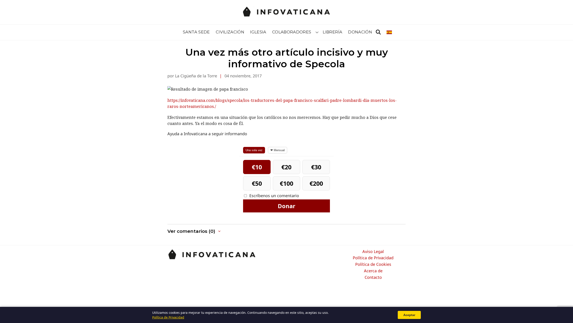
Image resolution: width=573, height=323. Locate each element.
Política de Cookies (373, 264)
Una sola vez (254, 150)
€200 (316, 183)
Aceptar (409, 315)
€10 (257, 167)
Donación (360, 32)
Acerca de (373, 271)
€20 (286, 167)
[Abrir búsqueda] (378, 32)
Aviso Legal (373, 251)
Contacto (373, 277)
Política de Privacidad (373, 258)
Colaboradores (291, 32)
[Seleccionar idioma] (390, 32)
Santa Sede (196, 32)
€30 (316, 167)
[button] (194, 231)
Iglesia (258, 32)
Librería (332, 32)
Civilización (230, 32)
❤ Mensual (277, 150)
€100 (286, 183)
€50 (257, 183)
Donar (286, 206)
